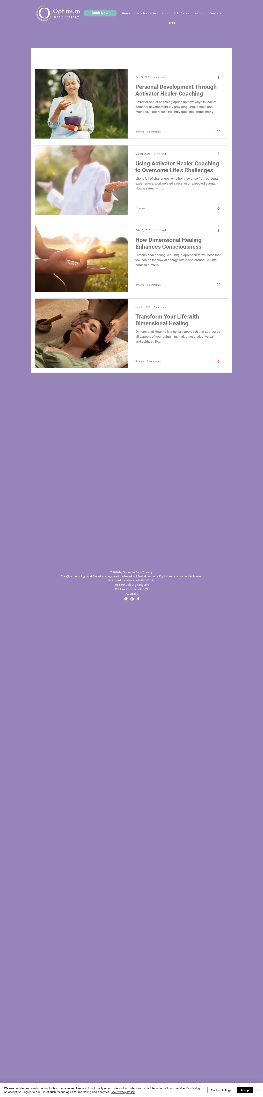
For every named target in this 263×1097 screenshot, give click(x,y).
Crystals (67, 56)
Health (120, 56)
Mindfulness (94, 56)
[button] (223, 57)
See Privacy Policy (123, 1092)
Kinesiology (146, 56)
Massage (173, 56)
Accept (245, 1090)
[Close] (258, 1090)
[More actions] (219, 77)
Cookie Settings (221, 1090)
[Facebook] (126, 599)
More (195, 56)
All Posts (43, 56)
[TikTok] (138, 599)
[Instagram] (132, 599)
